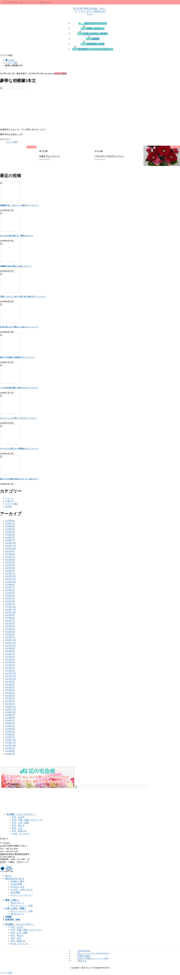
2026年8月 (10, 521)
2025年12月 (10, 543)
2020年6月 (10, 723)
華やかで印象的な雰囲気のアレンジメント (17, 357)
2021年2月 (10, 701)
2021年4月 (10, 695)
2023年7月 (10, 620)
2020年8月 (10, 718)
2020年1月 (10, 737)
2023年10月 (10, 612)
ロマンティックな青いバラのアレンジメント (18, 418)
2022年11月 (10, 643)
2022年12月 (10, 640)
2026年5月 (10, 529)
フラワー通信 (60, 73)
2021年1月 (10, 704)
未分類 (8, 506)
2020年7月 (10, 720)
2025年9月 (10, 551)
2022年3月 (10, 665)
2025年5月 (10, 562)
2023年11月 (10, 609)
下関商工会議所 (83, 956)
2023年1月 (10, 637)
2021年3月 (10, 698)
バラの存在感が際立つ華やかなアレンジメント (19, 388)
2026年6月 (10, 526)
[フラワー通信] (20, 165)
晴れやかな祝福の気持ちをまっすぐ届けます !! (19, 479)
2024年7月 (10, 587)
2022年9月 (10, 648)
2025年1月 (10, 573)
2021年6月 (10, 690)
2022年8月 (10, 651)
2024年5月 (10, 593)
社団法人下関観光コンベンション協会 (92, 958)
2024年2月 (10, 601)
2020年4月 (10, 729)
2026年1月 (10, 540)
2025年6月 (10, 559)
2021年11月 (10, 676)
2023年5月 (10, 626)
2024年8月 (10, 584)
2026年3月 (10, 534)
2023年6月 (10, 623)
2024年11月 (10, 579)
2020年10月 (10, 712)
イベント (9, 498)
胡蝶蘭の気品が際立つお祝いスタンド (15, 266)
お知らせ (9, 501)
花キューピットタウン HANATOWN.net (93, 953)
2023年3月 (10, 632)
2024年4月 (10, 595)
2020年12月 (10, 706)
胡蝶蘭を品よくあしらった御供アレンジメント (19, 205)
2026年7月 (10, 523)
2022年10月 (10, 645)
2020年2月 (10, 734)
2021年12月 (10, 673)
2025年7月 (10, 557)
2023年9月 (10, 615)
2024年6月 (10, 590)
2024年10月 (10, 582)
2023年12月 (10, 607)
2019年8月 (10, 751)
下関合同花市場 (83, 951)
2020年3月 (10, 731)
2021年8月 (10, 684)
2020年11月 (10, 709)
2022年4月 (10, 662)
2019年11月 (10, 742)
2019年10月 (10, 745)
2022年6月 (10, 657)
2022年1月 (10, 670)
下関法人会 (81, 961)
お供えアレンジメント (49, 156)
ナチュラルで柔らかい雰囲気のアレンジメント (19, 449)
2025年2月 (10, 571)
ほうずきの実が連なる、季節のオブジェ (16, 236)
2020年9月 (10, 715)
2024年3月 (10, 598)
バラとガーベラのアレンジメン (109, 156)
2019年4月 (10, 754)
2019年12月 (10, 740)
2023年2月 (10, 634)
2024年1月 (10, 604)
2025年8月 (10, 554)
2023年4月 (10, 629)
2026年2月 (10, 537)
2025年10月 (10, 548)
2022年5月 (10, 659)
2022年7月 (10, 654)
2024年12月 (10, 576)
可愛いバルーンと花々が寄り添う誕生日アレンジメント (23, 297)
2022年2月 (10, 668)
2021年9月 (10, 681)
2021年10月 (10, 679)
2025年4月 (10, 565)
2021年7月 (10, 687)
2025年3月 (10, 568)
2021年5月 (10, 693)
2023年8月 (10, 618)
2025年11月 (10, 546)
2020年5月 (10, 726)
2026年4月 (10, 532)
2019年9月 (10, 748)
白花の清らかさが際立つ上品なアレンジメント (19, 327)
